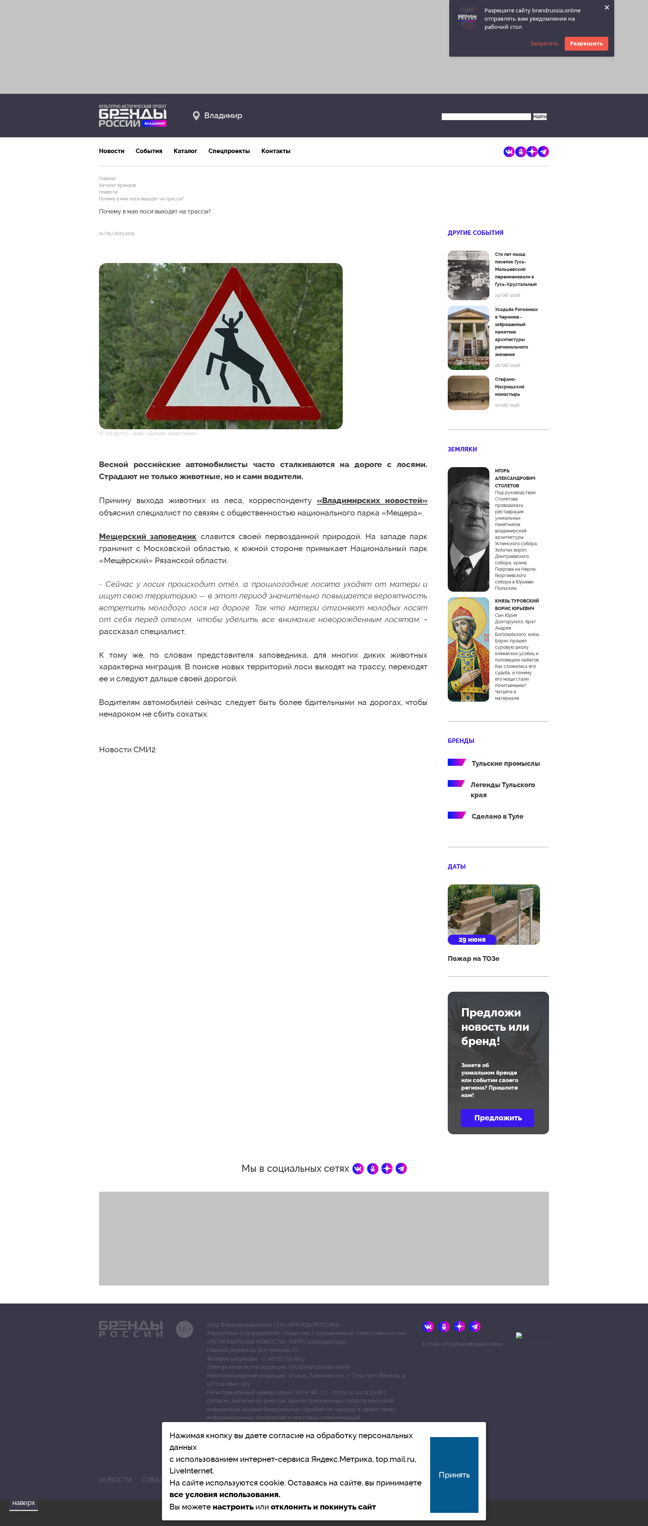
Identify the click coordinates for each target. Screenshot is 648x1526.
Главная (107, 178)
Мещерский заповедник (147, 536)
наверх (23, 1502)
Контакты (276, 151)
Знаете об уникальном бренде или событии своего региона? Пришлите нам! (489, 1080)
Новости (111, 151)
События (149, 151)
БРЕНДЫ (461, 740)
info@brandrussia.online (319, 1367)
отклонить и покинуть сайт (323, 1506)
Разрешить (586, 43)
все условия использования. (225, 1494)
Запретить (544, 43)
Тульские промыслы (506, 763)
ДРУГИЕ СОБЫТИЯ (476, 232)
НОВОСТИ (115, 1480)
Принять (454, 1474)
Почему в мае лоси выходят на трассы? (141, 198)
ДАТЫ (457, 866)
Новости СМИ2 (127, 749)
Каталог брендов (117, 185)
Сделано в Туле (498, 816)
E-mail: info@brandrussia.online (462, 1344)
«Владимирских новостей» (372, 500)
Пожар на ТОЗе (474, 959)
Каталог (185, 151)
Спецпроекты (229, 151)
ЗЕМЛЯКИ (462, 449)
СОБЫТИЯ (158, 1480)
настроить (233, 1506)
